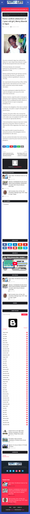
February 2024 (15, 393)
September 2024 (15, 379)
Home (4, 13)
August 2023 (15, 406)
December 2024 (15, 373)
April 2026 (15, 340)
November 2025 (15, 350)
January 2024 (15, 395)
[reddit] (20, 244)
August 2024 (15, 381)
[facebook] (4, 244)
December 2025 (15, 348)
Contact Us (19, 507)
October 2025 (15, 352)
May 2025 (15, 363)
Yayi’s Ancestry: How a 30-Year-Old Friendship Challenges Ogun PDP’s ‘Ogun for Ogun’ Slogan (18, 192)
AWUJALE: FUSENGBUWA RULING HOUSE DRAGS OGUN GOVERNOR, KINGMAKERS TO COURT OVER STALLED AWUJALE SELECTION (18, 184)
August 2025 (15, 357)
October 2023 (15, 402)
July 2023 (15, 408)
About (14, 507)
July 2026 (15, 334)
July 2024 (15, 383)
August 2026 (15, 332)
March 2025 (15, 367)
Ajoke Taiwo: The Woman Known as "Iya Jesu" (18, 176)
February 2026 (15, 344)
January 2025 (15, 371)
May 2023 (15, 412)
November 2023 (15, 400)
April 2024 (15, 389)
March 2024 (15, 391)
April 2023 (15, 414)
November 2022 (15, 424)
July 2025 (15, 359)
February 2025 (15, 369)
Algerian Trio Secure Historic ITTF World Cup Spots (18, 445)
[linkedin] (15, 244)
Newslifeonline (7, 26)
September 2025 (15, 355)
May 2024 (15, 387)
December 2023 (15, 398)
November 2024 (15, 375)
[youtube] (15, 248)
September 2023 (15, 404)
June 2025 (15, 361)
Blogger (22, 509)
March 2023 (15, 416)
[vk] (4, 248)
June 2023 (15, 410)
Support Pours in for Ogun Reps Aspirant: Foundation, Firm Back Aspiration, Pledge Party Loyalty (16, 432)
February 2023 (15, 418)
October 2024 (15, 377)
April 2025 (15, 365)
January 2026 (15, 346)
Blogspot (12, 509)
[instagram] (10, 248)
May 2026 (15, 338)
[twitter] (10, 244)
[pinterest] (25, 244)
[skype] (25, 248)
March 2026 (15, 342)
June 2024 (15, 385)
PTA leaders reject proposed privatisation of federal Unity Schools (17, 439)
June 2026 (15, 336)
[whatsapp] (20, 248)
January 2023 (15, 420)
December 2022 (15, 422)
